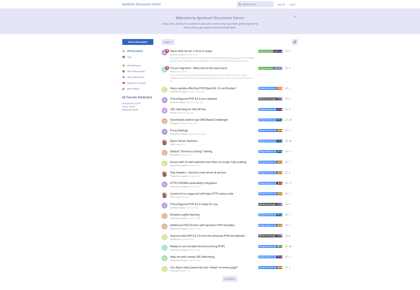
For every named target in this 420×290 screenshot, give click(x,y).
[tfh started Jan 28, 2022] (165, 142)
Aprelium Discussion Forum (141, 4)
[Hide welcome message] (295, 16)
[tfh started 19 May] (165, 195)
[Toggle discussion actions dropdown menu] (296, 51)
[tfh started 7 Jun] (165, 174)
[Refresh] (295, 42)
